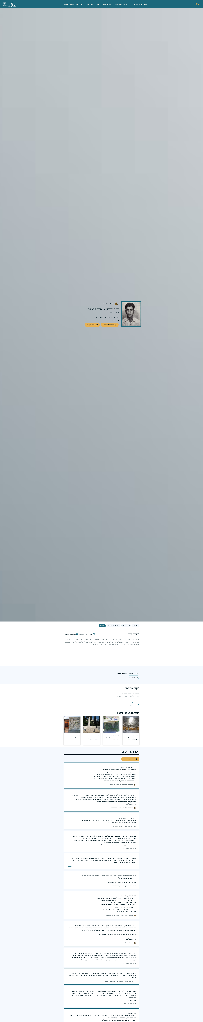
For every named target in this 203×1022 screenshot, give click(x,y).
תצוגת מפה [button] (133, 702)
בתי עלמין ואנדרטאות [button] (121, 4)
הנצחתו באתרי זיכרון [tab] (113, 626)
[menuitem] (138, 4)
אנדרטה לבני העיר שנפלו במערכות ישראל (92, 739)
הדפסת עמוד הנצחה (70, 634)
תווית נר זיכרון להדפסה (86, 634)
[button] (92, 325)
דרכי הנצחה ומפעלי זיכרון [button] (104, 4)
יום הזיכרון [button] (90, 4)
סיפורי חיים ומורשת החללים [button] (139, 4)
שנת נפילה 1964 (133, 677)
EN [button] (65, 4)
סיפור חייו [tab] (135, 626)
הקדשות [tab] (102, 626)
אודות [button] (72, 4)
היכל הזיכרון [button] (79, 4)
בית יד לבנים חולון (75, 738)
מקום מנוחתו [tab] (126, 626)
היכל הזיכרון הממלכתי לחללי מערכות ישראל (132, 739)
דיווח (69, 866)
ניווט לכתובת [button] (133, 705)
